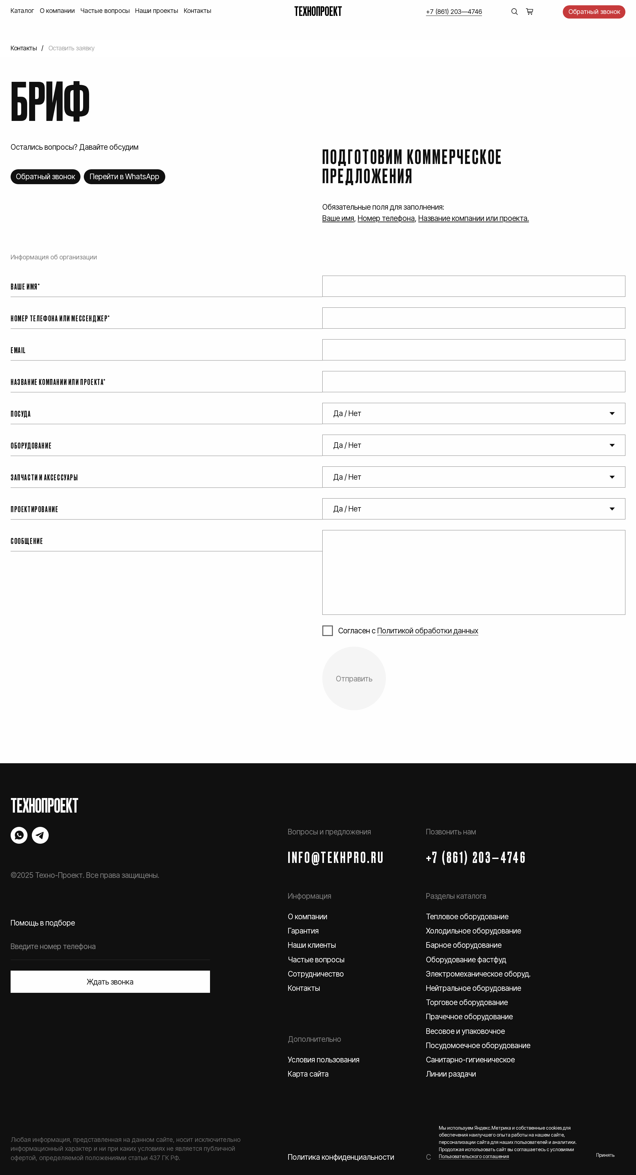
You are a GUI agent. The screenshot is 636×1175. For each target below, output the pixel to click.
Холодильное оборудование (473, 930)
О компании (57, 11)
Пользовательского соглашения (474, 1156)
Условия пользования (323, 1059)
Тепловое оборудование (467, 916)
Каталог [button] (22, 11)
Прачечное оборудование (469, 1016)
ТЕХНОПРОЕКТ (318, 11)
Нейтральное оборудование (473, 988)
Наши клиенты (312, 944)
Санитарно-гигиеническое (470, 1059)
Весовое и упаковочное (465, 1031)
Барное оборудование (464, 944)
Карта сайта (308, 1073)
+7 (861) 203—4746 (454, 12)
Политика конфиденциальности (341, 1156)
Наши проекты (156, 11)
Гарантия (303, 930)
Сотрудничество (316, 973)
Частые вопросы (105, 11)
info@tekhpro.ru (336, 856)
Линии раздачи (451, 1073)
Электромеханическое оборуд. (478, 973)
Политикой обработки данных (427, 630)
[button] (594, 12)
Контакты (197, 11)
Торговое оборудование (467, 1002)
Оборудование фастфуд (466, 959)
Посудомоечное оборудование (478, 1045)
